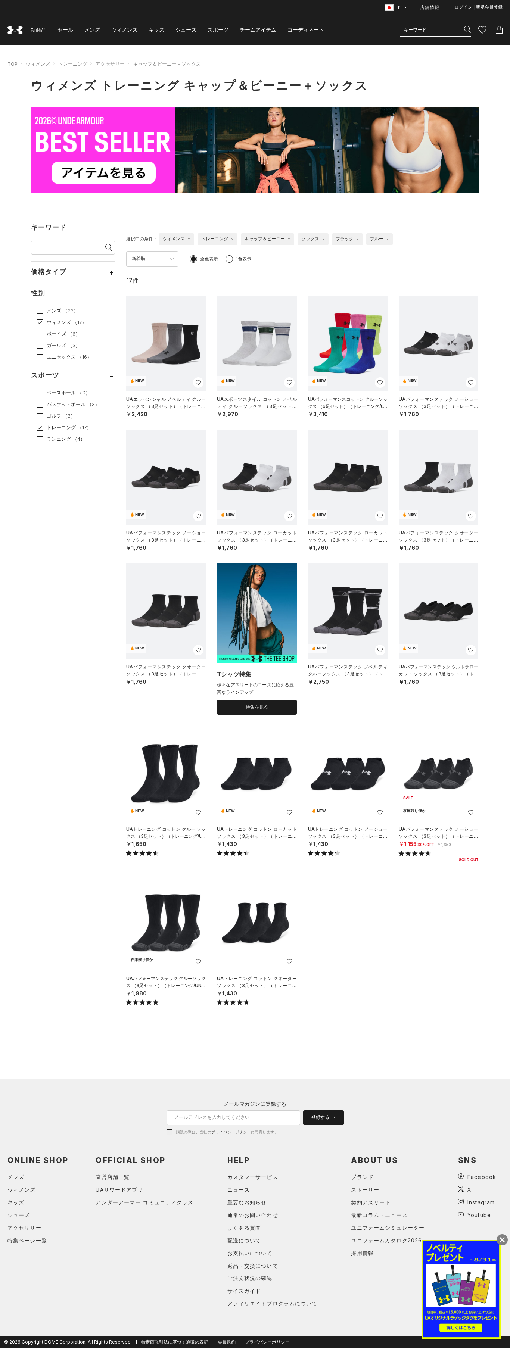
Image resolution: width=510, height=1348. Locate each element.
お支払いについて (250, 1253)
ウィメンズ (124, 29)
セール (65, 29)
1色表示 (243, 259)
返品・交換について (252, 1266)
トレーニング (72, 64)
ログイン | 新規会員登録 (478, 7)
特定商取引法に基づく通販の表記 (174, 1342)
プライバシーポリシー (231, 1132)
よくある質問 (244, 1227)
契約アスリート (371, 1202)
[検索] (467, 30)
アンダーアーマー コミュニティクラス (144, 1202)
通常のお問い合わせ (252, 1215)
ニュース (238, 1189)
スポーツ (218, 29)
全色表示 (209, 259)
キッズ (156, 29)
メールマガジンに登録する (255, 1104)
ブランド (362, 1177)
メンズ (92, 29)
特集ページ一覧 (27, 1240)
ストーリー (365, 1189)
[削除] (189, 239)
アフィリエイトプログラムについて (272, 1303)
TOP (12, 64)
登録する (320, 1117)
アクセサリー (110, 64)
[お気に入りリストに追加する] (198, 382)
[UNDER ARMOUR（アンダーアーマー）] (15, 30)
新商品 (38, 29)
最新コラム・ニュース (379, 1215)
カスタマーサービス (252, 1177)
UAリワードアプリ (119, 1189)
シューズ (185, 29)
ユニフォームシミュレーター (388, 1227)
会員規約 (227, 1342)
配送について (244, 1240)
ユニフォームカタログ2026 (386, 1240)
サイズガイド (244, 1291)
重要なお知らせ (247, 1202)
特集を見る (257, 707)
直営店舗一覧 (113, 1177)
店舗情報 (429, 7)
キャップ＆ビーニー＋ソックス (167, 64)
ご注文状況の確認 (250, 1278)
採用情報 (362, 1253)
